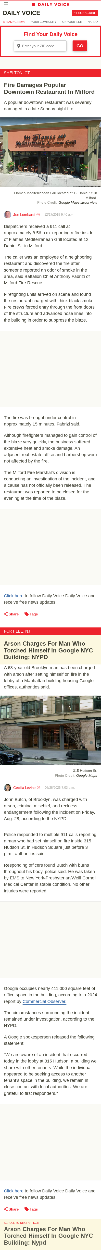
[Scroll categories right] (97, 21)
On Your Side (72, 21)
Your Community (43, 21)
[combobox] (40, 45)
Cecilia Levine (24, 788)
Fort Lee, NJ (17, 631)
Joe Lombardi (24, 214)
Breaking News (14, 21)
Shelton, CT (17, 73)
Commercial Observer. (44, 1001)
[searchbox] (43, 46)
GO (79, 45)
